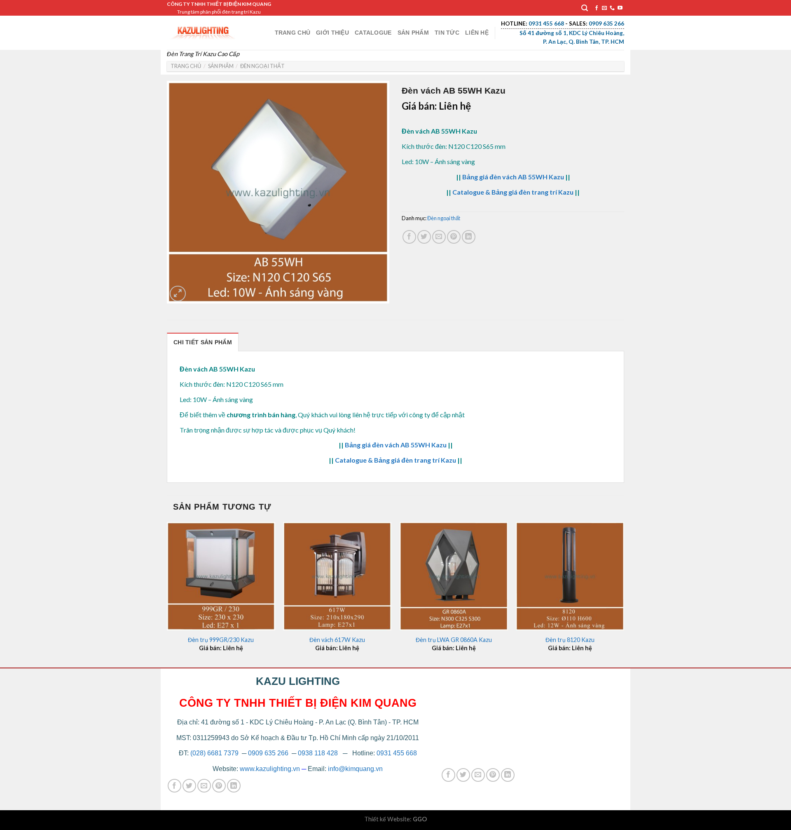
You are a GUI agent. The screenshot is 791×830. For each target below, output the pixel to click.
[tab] (203, 342)
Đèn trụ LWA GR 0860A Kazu (454, 639)
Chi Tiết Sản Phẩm (202, 342)
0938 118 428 (318, 753)
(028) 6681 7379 (215, 753)
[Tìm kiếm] (584, 8)
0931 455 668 (397, 753)
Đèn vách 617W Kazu (337, 639)
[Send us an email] (604, 8)
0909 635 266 (268, 753)
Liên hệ (477, 32)
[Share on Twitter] (424, 237)
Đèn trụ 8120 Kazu (569, 639)
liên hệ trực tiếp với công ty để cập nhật (408, 415)
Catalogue (373, 32)
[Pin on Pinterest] (454, 237)
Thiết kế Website (387, 819)
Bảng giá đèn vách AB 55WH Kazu (513, 177)
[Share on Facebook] (409, 237)
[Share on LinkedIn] (468, 237)
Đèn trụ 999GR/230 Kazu (221, 639)
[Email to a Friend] (439, 237)
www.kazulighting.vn (270, 768)
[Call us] (612, 8)
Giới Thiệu (332, 32)
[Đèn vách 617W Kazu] (337, 576)
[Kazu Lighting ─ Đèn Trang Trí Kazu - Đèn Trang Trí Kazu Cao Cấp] (203, 31)
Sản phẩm (413, 32)
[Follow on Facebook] (596, 8)
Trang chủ (293, 32)
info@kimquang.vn (355, 768)
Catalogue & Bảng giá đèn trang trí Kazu (512, 192)
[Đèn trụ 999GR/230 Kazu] (221, 576)
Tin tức (447, 32)
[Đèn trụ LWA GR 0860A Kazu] (454, 576)
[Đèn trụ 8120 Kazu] (570, 576)
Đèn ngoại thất (262, 66)
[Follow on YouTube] (620, 8)
